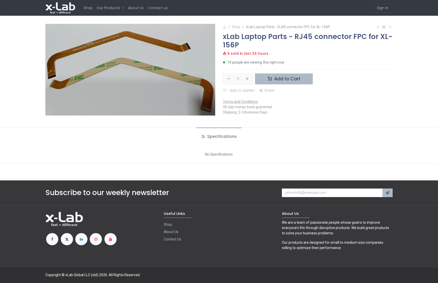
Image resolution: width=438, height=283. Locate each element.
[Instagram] (96, 239)
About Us (171, 232)
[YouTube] (110, 239)
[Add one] (247, 79)
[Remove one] (228, 79)
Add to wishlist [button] (242, 90)
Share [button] (269, 90)
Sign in (382, 7)
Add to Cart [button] (286, 79)
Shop (236, 27)
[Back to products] (384, 27)
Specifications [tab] (221, 136)
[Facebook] (52, 239)
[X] (67, 239)
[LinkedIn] (81, 239)
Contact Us (172, 239)
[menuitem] (88, 8)
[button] (387, 192)
